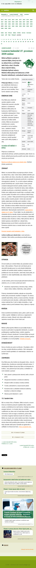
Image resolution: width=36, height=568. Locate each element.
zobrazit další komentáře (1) (24, 476)
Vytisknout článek (19, 432)
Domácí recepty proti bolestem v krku (13, 231)
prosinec (26, 14)
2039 (21, 14)
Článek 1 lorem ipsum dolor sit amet (14, 489)
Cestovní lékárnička (9, 471)
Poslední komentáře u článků (13, 468)
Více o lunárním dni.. (25, 427)
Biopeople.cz (18, 1)
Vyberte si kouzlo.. (25, 339)
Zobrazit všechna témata (27, 549)
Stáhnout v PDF (19, 437)
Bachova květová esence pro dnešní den (14, 162)
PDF (33, 48)
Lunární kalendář (14, 14)
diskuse (6, 545)
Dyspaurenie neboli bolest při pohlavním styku (17, 479)
